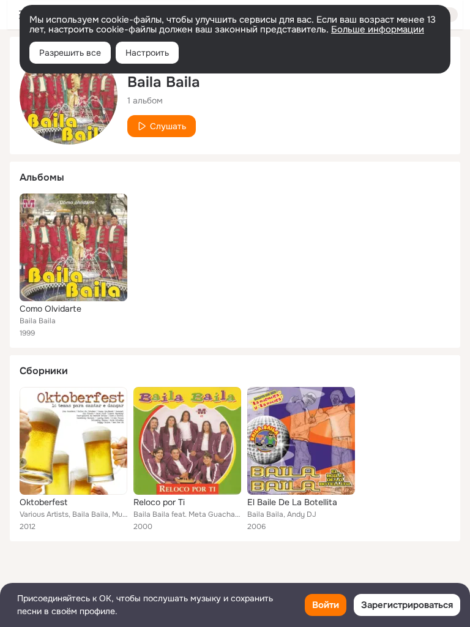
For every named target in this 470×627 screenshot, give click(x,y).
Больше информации (377, 29)
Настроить (147, 52)
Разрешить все (70, 52)
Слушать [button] (168, 126)
